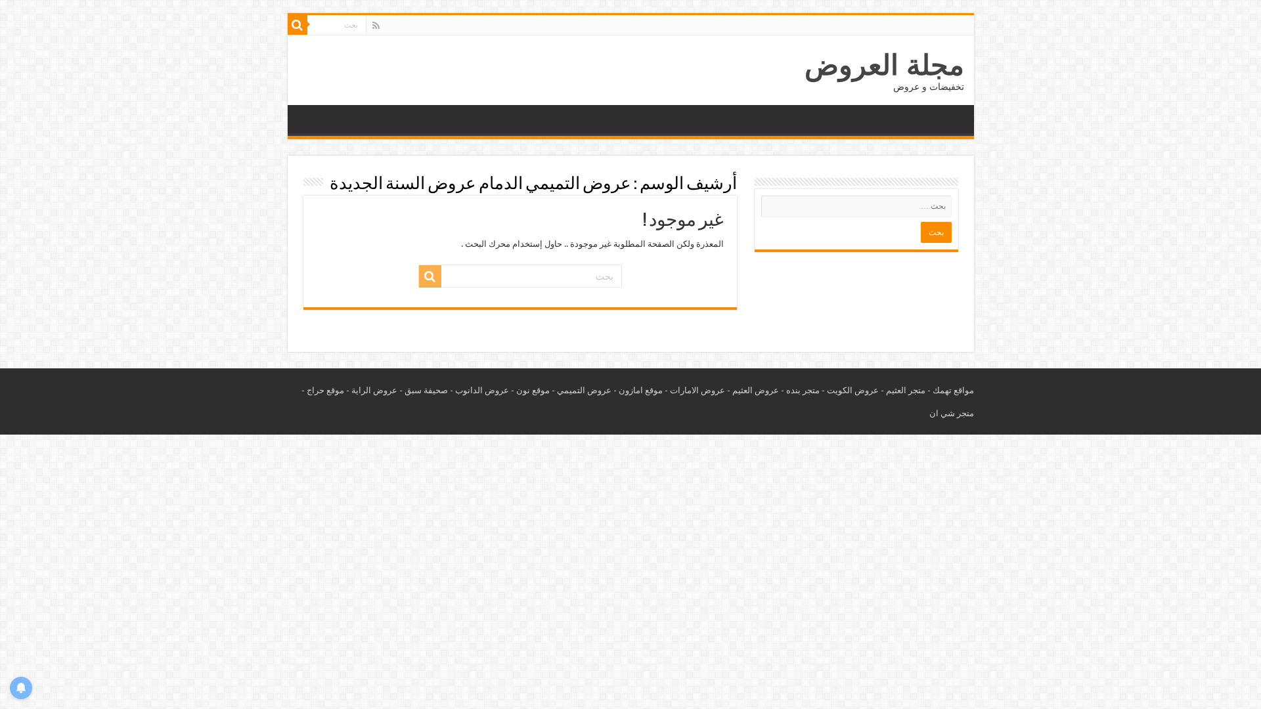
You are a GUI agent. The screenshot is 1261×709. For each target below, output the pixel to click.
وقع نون (530, 390)
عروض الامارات (697, 390)
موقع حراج (325, 390)
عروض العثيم (755, 390)
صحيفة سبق (426, 390)
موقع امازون (641, 390)
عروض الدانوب (482, 390)
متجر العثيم (905, 390)
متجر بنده (803, 390)
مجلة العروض (884, 65)
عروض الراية (374, 390)
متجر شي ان (951, 413)
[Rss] (376, 25)
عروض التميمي (584, 390)
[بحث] (297, 25)
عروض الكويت (853, 390)
